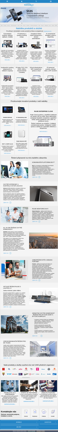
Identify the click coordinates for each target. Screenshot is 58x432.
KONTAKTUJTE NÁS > (9, 404)
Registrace (34, 416)
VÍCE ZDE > (22, 61)
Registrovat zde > (48, 31)
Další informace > (21, 125)
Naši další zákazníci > (26, 377)
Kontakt (52, 416)
